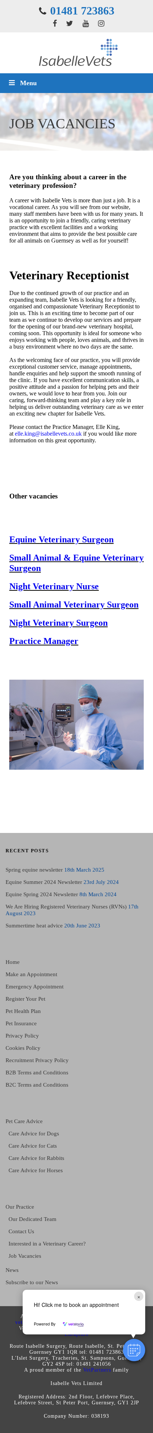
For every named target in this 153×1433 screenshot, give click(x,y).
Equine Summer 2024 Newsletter (44, 882)
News (12, 1270)
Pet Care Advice (24, 1121)
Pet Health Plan (23, 1011)
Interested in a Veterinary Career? (47, 1244)
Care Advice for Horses (36, 1170)
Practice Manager (43, 641)
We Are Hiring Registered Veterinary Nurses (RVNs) (66, 907)
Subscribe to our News (32, 1282)
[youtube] (85, 23)
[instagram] (101, 23)
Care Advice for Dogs (34, 1134)
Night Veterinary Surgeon (58, 623)
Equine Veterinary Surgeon (61, 539)
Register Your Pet (25, 999)
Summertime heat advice (34, 926)
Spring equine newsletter (34, 870)
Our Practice (20, 1207)
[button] (134, 1350)
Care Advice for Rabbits (36, 1158)
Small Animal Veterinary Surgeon (74, 604)
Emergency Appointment (35, 987)
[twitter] (69, 23)
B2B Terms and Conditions (37, 1072)
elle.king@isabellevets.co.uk (48, 433)
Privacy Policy (22, 1036)
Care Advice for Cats (33, 1146)
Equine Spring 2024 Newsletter (42, 894)
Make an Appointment (31, 974)
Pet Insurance (21, 1023)
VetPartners (97, 1370)
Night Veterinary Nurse (54, 586)
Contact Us (21, 1231)
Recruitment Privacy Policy (37, 1060)
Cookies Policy (23, 1048)
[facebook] (55, 23)
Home (13, 962)
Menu (28, 83)
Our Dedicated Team (32, 1219)
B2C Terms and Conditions (37, 1085)
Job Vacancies (25, 1256)
